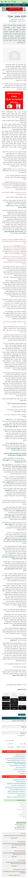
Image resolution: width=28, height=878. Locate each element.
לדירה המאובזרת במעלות (14, 875)
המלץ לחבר (22, 743)
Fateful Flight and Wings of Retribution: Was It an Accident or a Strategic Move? (16, 763)
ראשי (24, 13)
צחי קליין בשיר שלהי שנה (20, 827)
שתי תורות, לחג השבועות (20, 781)
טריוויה (4, 5)
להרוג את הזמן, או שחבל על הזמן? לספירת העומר (16, 793)
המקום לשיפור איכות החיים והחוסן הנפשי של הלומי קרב (15, 758)
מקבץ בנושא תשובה (21, 826)
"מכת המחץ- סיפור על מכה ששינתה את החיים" (6, 705)
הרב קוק (23, 804)
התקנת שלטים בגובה (21, 771)
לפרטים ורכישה (14, 838)
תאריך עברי (22, 816)
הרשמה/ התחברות (12, 1)
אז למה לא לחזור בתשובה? (20, 754)
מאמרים (20, 13)
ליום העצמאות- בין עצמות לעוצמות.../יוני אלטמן (16, 791)
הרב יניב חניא (22, 806)
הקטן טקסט (19, 747)
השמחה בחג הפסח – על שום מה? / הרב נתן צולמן (16, 797)
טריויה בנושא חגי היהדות (20, 824)
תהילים (23, 813)
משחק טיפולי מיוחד (22, 860)
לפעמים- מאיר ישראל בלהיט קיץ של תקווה (17, 765)
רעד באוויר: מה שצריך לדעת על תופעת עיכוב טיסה (16, 760)
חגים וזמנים (14, 13)
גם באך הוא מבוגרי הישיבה (20, 767)
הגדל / (22, 747)
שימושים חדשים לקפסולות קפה (19, 756)
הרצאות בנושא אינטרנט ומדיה (20, 850)
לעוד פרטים (14, 847)
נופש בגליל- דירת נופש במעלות (19, 869)
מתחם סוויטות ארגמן (22, 841)
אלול (24, 811)
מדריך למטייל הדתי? (22, 707)
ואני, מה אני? (23, 833)
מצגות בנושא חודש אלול (20, 829)
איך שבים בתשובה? (22, 698)
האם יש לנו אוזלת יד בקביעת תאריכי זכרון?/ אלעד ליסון (15, 787)
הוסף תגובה (21, 714)
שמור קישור (9, 747)
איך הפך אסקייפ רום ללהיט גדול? (19, 769)
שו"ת (9, 5)
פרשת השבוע (22, 803)
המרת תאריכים (22, 814)
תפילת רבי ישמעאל (21, 809)
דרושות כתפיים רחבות (6, 698)
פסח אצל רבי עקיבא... (21, 795)
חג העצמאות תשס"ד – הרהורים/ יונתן (18, 785)
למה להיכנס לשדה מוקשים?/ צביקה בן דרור (17, 789)
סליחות (23, 808)
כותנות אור (14, 699)
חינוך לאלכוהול (22, 773)
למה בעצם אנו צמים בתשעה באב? (19, 779)
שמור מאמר (9, 743)
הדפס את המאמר (8, 740)
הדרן (24, 818)
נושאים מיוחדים (16, 5)
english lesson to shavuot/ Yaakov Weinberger (17, 783)
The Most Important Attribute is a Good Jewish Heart (14, 704)
